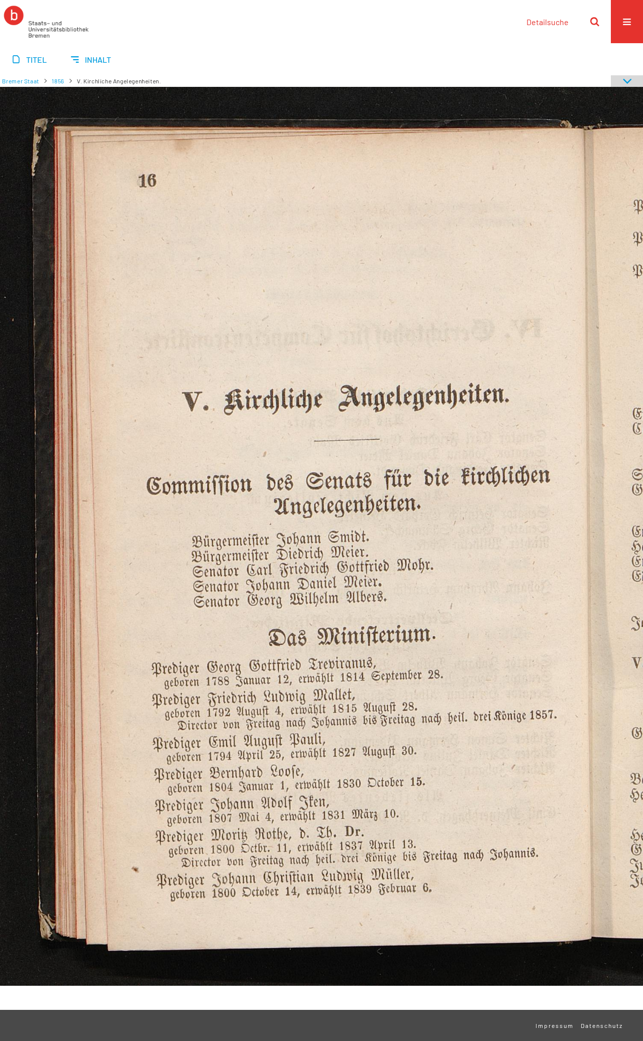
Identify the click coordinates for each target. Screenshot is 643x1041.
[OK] (595, 21)
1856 (58, 80)
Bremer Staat (20, 80)
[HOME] (46, 21)
